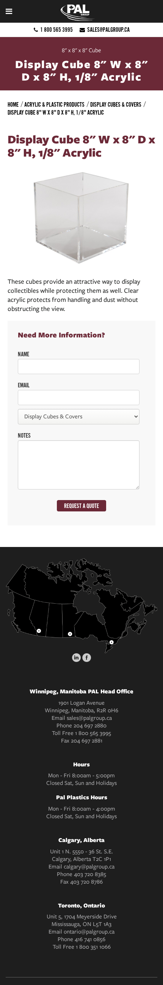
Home (13, 105)
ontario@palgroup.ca (89, 932)
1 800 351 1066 (93, 947)
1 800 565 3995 (56, 30)
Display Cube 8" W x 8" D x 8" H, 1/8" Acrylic (56, 113)
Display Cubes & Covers (115, 105)
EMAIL (24, 385)
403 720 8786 (86, 882)
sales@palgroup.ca (108, 30)
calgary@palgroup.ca (89, 866)
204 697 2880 (90, 725)
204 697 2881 (86, 740)
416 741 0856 (90, 939)
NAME (23, 354)
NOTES (24, 436)
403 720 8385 (90, 874)
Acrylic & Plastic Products (54, 105)
